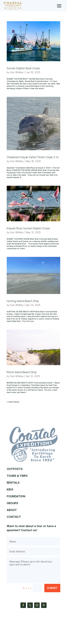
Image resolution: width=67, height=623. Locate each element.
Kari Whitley (17, 72)
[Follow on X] (30, 605)
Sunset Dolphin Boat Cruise (23, 68)
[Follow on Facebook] (23, 605)
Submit (52, 588)
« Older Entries (13, 402)
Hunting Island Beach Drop (23, 301)
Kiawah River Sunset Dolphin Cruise (28, 228)
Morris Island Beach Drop (22, 372)
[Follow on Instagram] (37, 605)
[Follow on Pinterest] (44, 605)
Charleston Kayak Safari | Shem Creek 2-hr (33, 157)
